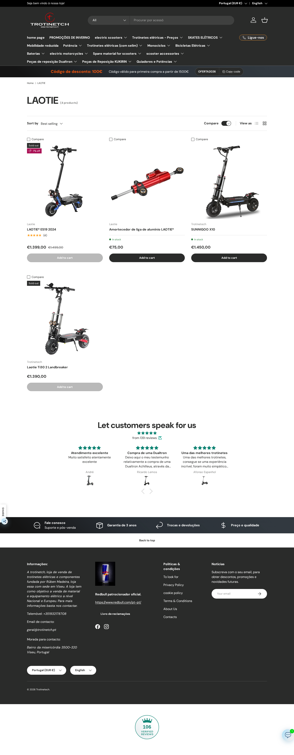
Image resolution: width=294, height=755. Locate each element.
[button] (264, 20)
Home (30, 83)
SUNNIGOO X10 (203, 229)
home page (36, 37)
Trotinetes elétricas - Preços (155, 37)
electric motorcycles (66, 53)
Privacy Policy (173, 585)
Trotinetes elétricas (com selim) (112, 45)
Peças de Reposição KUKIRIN (104, 61)
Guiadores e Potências (154, 61)
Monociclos (156, 45)
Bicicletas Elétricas (190, 45)
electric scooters (108, 37)
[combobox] (161, 20)
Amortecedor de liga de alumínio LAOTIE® (141, 229)
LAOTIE (41, 83)
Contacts (170, 617)
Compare (211, 123)
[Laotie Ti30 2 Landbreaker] (65, 319)
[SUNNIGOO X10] (229, 181)
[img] (147, 433)
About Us (170, 609)
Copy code (233, 71)
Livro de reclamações (115, 614)
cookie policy (173, 593)
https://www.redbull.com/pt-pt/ (118, 602)
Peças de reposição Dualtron (49, 61)
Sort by (32, 123)
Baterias (33, 53)
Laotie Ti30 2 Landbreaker (47, 367)
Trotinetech (42, 689)
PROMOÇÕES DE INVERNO (69, 37)
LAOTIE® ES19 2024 (41, 229)
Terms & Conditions (177, 601)
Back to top (147, 540)
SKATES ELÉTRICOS (203, 37)
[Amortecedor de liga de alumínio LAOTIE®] (147, 181)
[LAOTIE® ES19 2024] (65, 181)
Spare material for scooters (115, 53)
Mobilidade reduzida (42, 45)
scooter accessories (162, 53)
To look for (170, 577)
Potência (70, 45)
